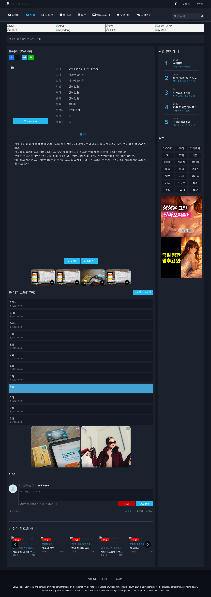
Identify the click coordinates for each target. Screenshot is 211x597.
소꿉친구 (189, 96)
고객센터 (146, 14)
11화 (17, 315)
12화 (17, 304)
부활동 (187, 66)
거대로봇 (195, 148)
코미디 (43, 544)
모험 (186, 125)
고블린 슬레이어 (181, 122)
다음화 (87, 261)
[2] (40, 486)
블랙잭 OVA (28, 38)
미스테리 (180, 96)
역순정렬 (139, 511)
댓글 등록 (145, 503)
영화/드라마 (103, 14)
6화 (17, 367)
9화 (17, 336)
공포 (191, 125)
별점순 (149, 511)
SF (174, 96)
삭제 (126, 503)
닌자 (181, 176)
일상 (78, 544)
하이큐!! (177, 63)
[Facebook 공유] (11, 57)
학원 (24, 548)
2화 (17, 410)
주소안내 (125, 14)
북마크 (67, 14)
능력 (167, 189)
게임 (167, 183)
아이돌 (121, 548)
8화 (17, 346)
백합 (175, 81)
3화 (17, 399)
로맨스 (29, 548)
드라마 (88, 544)
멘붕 (195, 125)
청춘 (184, 81)
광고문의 (119, 579)
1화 (17, 420)
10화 (17, 325)
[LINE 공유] (31, 57)
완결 (32, 14)
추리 (181, 148)
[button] (147, 544)
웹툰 (83, 14)
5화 (17, 378)
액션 (175, 125)
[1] (39, 486)
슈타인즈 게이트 (181, 92)
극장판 (49, 14)
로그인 (200, 4)
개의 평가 (15, 511)
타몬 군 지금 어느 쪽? (184, 107)
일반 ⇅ (148, 292)
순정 (188, 110)
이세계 (181, 162)
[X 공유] (17, 57)
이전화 (73, 261)
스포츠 (181, 66)
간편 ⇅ (138, 292)
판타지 (132, 544)
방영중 (16, 14)
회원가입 (186, 4)
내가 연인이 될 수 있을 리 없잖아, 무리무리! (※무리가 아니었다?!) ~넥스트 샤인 (185, 78)
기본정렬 (127, 511)
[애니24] (20, 4)
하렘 (20, 548)
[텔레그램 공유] (24, 57)
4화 (17, 388)
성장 (195, 189)
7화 (17, 357)
